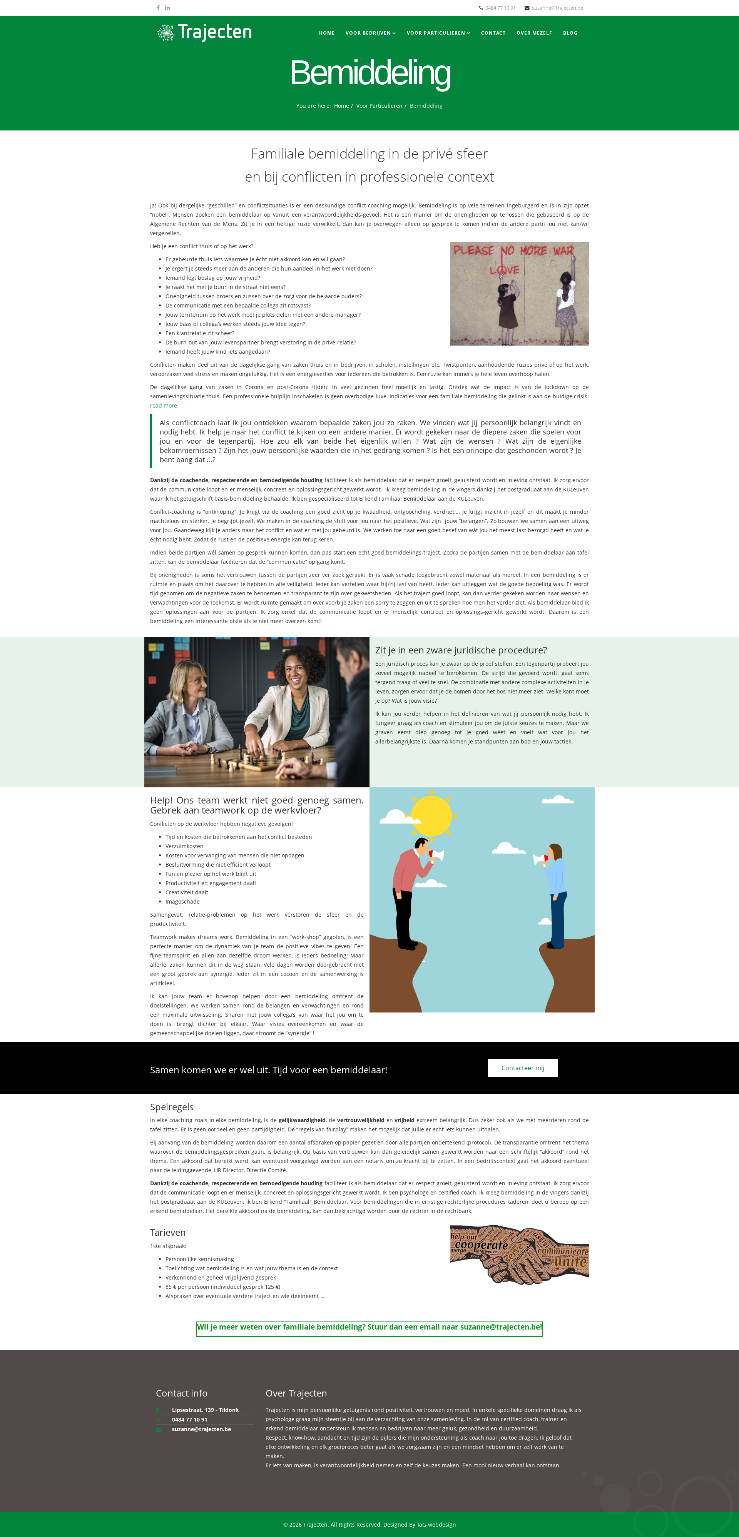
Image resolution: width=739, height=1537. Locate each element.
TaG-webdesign (436, 1524)
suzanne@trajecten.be (557, 8)
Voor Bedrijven (368, 33)
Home (327, 33)
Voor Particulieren (436, 33)
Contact (493, 33)
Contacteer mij (523, 1068)
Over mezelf (534, 33)
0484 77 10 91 (500, 8)
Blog (570, 33)
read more (163, 405)
